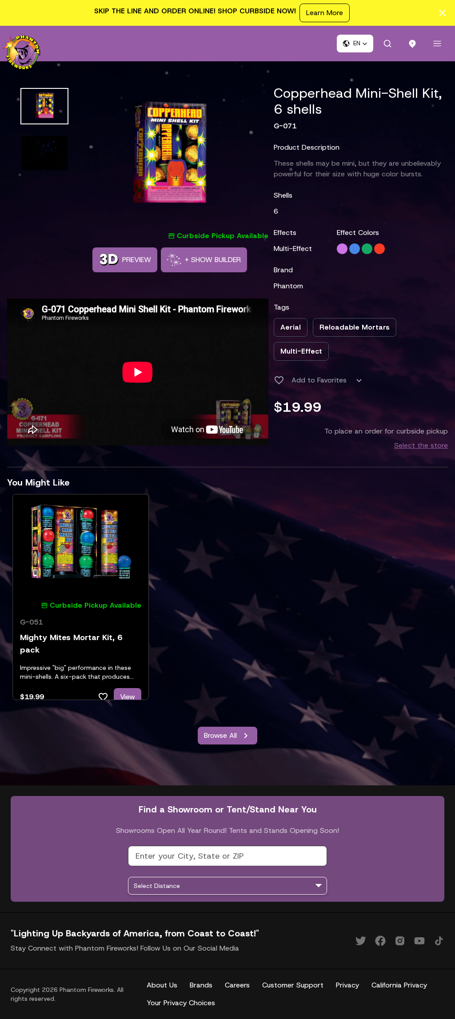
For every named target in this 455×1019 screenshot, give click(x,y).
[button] (355, 43)
